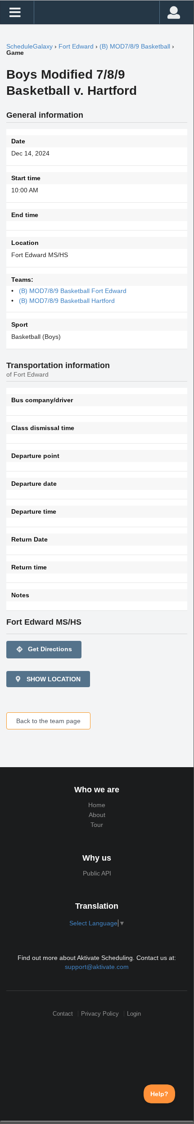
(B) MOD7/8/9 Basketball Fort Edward (72, 290)
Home (96, 805)
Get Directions (44, 649)
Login (134, 1014)
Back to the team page (48, 720)
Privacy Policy (100, 1014)
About (97, 814)
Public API (97, 873)
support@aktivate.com (97, 966)
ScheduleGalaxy (29, 46)
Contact (63, 1014)
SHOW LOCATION (53, 679)
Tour (96, 824)
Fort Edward (76, 46)
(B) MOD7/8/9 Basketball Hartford (67, 300)
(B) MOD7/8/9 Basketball (134, 46)
